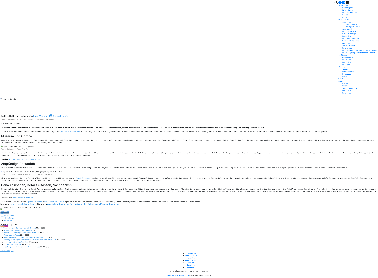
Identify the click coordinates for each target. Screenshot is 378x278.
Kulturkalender (347, 10)
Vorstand (345, 69)
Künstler (345, 86)
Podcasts (345, 15)
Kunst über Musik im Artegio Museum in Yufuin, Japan (24, 237)
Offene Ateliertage (349, 34)
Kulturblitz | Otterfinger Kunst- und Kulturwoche (21, 233)
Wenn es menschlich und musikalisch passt (20, 228)
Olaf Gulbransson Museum (70, 132)
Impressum (191, 267)
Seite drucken (58, 116)
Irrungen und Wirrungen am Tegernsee (18, 230)
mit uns (341, 81)
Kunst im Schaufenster (350, 38)
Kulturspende (347, 48)
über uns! (341, 67)
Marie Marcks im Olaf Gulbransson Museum (25, 159)
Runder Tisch (347, 36)
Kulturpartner (191, 253)
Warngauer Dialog (353, 27)
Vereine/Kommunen (349, 88)
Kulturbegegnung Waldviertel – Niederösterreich (360, 50)
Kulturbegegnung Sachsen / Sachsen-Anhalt (358, 53)
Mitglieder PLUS (191, 256)
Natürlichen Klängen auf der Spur (16, 242)
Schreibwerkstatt (348, 43)
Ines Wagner (40, 116)
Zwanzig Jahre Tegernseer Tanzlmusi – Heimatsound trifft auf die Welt (30, 240)
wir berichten (343, 5)
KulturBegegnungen (349, 12)
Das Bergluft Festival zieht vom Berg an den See (22, 247)
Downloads (346, 74)
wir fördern (342, 55)
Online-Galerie (347, 57)
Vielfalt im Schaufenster (351, 41)
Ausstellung (23, 204)
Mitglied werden (191, 260)
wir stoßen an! (343, 20)
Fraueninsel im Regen (12, 235)
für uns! (341, 79)
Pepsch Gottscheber (83, 178)
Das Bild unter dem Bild (12, 244)
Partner (345, 83)
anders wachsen (348, 22)
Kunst (32, 204)
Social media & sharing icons (178, 275)
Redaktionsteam (348, 72)
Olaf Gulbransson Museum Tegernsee (101, 204)
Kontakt (345, 76)
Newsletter (191, 258)
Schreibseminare (348, 46)
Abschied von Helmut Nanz (23, 198)
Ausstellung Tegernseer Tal (60, 204)
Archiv (344, 17)
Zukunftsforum (351, 24)
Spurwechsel (347, 29)
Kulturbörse (346, 60)
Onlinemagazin (347, 8)
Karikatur (78, 204)
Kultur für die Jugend (350, 31)
